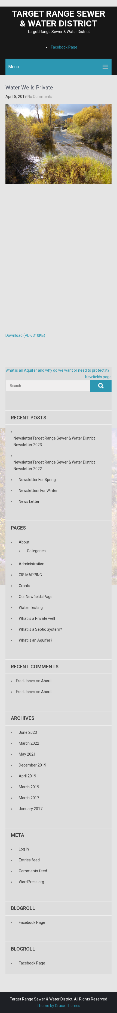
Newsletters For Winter (38, 490)
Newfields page (98, 377)
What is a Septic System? (40, 629)
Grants (24, 586)
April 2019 (27, 776)
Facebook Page (64, 47)
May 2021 (27, 754)
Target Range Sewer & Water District (58, 18)
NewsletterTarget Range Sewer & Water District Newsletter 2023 (54, 441)
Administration (31, 564)
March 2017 (29, 798)
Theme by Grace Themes (58, 1005)
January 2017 (30, 809)
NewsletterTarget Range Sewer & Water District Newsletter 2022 (54, 465)
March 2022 (29, 743)
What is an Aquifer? (35, 640)
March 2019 (29, 787)
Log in (24, 849)
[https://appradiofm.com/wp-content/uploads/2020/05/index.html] (0, 3)
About (24, 542)
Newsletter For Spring (37, 479)
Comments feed (33, 871)
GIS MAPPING (30, 575)
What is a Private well (37, 618)
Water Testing (31, 607)
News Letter (29, 501)
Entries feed (29, 860)
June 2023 (28, 732)
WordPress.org (31, 882)
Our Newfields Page (36, 596)
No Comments (39, 96)
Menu (13, 66)
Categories (36, 551)
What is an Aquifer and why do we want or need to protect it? (57, 370)
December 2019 (32, 765)
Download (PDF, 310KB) (25, 335)
